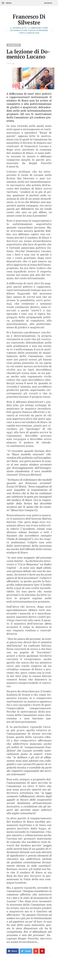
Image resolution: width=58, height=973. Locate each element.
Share (14, 951)
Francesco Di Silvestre (29, 19)
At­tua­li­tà (13, 45)
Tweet (28, 951)
